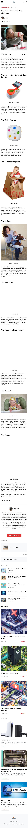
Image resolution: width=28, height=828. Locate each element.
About (17, 824)
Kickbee (16, 479)
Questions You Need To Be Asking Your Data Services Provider (14, 770)
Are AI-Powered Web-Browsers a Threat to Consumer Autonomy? (17, 577)
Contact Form (11, 824)
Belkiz (16, 203)
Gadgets (7, 7)
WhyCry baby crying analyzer (7, 155)
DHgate (16, 314)
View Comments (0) (13, 535)
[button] (2, 1)
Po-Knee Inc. (16, 263)
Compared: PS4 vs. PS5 (8, 740)
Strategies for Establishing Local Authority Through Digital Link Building (17, 584)
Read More (23, 641)
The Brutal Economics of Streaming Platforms (11, 709)
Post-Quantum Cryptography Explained (17, 591)
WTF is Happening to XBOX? (9, 673)
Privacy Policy (22, 824)
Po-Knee (22, 267)
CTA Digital (16, 102)
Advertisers (5, 824)
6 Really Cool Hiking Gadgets (10, 559)
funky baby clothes (18, 494)
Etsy (16, 370)
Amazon (16, 145)
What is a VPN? (5, 801)
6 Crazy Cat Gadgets (13, 547)
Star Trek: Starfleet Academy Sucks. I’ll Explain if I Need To (17, 599)
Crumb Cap (16, 416)
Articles (3, 7)
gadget (9, 151)
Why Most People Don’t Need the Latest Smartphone (17, 569)
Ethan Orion (6, 17)
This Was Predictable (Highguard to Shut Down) (12, 637)
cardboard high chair (6, 208)
